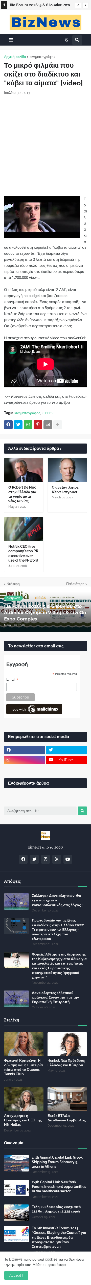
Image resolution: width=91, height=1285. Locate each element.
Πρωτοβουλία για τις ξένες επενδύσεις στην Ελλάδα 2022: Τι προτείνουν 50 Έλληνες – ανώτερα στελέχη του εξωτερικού (58, 929)
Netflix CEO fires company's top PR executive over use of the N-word (23, 553)
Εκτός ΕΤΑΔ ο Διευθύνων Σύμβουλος (67, 1118)
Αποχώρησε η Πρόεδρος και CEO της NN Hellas (23, 1120)
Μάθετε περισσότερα (49, 1265)
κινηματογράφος (42, 56)
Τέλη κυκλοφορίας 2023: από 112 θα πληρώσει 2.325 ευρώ (56, 1209)
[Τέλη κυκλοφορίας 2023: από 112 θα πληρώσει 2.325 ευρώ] (16, 1212)
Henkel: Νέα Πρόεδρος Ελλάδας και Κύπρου (66, 1062)
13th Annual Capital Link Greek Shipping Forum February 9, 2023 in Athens (57, 1161)
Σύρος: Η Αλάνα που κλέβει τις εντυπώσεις (38, 6)
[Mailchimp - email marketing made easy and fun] (34, 713)
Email (12, 679)
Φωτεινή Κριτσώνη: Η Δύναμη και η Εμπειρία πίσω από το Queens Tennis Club (23, 1067)
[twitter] (66, 750)
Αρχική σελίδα (15, 56)
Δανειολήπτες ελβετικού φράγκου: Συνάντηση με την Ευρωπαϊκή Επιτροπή (55, 997)
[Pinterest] (38, 424)
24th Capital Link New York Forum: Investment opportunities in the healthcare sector (59, 1186)
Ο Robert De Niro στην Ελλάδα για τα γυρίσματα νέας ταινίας (22, 494)
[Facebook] (8, 424)
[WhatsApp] (28, 424)
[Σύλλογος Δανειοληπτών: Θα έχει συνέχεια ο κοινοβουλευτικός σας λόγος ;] (16, 901)
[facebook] (24, 750)
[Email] (47, 424)
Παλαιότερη (75, 584)
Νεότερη (13, 584)
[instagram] (24, 760)
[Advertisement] (45, 145)
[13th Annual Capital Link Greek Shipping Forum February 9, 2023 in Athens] (16, 1163)
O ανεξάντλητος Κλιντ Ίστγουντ (65, 489)
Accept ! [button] (16, 1275)
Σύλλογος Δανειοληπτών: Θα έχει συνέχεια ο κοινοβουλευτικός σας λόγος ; (57, 900)
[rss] (56, 859)
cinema (48, 413)
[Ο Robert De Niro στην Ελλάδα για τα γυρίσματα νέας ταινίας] (23, 470)
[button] (78, 5)
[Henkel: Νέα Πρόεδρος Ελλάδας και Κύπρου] (67, 1044)
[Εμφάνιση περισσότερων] (57, 424)
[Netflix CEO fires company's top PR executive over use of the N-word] (23, 529)
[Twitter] (18, 424)
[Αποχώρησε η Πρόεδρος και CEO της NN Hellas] (23, 1099)
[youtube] (67, 859)
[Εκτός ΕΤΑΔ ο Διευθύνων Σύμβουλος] (67, 1099)
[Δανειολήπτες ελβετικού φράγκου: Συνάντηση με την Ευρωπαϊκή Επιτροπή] (16, 998)
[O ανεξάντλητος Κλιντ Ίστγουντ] (67, 470)
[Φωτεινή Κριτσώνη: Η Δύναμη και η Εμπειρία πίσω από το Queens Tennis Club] (23, 1044)
